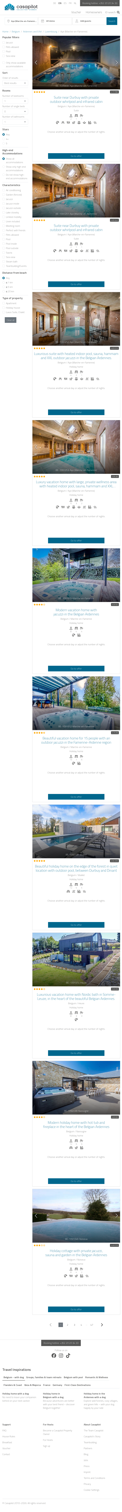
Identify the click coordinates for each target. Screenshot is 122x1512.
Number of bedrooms (13, 96)
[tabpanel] (61, 1401)
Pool (8, 51)
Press (87, 1466)
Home (5, 31)
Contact (6, 1454)
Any (8, 134)
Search (111, 21)
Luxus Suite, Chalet (15, 312)
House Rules (8, 1436)
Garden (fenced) (14, 194)
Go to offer (76, 156)
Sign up (46, 1446)
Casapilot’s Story (92, 1436)
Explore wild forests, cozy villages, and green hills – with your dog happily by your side (101, 1401)
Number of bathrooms (13, 116)
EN (59, 3)
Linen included (13, 221)
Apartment (11, 303)
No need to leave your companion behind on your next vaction (19, 1397)
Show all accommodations (14, 160)
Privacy (87, 1484)
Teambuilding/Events (16, 266)
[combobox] (21, 21)
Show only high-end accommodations (16, 168)
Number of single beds (13, 106)
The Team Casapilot (93, 1430)
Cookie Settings (91, 1490)
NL (75, 3)
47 (91, 1325)
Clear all (10, 320)
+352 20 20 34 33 (108, 3)
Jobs (86, 1460)
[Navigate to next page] (102, 1325)
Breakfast (7, 1442)
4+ (7, 139)
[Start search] (118, 12)
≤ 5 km (9, 287)
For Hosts (48, 1440)
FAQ (4, 1430)
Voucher (76, 12)
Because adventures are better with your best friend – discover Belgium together (59, 1401)
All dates (50, 21)
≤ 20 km (10, 291)
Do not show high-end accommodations (16, 176)
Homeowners (94, 12)
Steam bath (11, 261)
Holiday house (13, 307)
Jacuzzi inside (12, 203)
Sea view (10, 56)
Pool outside (12, 248)
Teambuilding (90, 1442)
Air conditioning (13, 190)
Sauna (9, 252)
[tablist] (61, 1380)
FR (70, 3)
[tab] (13, 1377)
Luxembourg (51, 31)
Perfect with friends (15, 230)
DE (54, 3)
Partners (88, 1448)
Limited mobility (13, 217)
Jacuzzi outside (13, 208)
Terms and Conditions (94, 1478)
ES (65, 3)
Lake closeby (12, 212)
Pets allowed (12, 47)
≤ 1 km (9, 282)
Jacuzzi (9, 42)
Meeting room (13, 226)
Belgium (16, 31)
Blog (86, 1454)
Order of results (10, 78)
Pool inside (11, 243)
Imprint (87, 1472)
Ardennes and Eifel (32, 31)
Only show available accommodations (16, 64)
